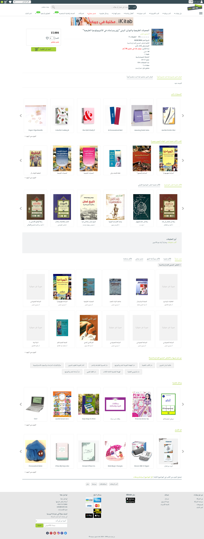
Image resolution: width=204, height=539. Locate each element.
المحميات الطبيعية (89, 173)
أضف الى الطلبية (45, 49)
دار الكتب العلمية (147, 365)
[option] (168, 115)
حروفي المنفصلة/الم (168, 419)
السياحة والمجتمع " (142, 173)
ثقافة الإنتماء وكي (115, 173)
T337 (35, 419)
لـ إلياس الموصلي (62, 225)
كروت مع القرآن (168, 466)
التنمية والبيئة (140, 57)
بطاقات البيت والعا (115, 419)
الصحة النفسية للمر (62, 342)
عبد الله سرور (88, 346)
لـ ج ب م (142, 225)
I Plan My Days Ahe (62, 466)
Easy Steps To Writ (88, 419)
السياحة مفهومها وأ (168, 173)
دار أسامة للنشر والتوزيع (72, 371)
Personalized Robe (35, 466)
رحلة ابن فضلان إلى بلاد (168, 222)
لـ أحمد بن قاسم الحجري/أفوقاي (35, 225)
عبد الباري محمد (141, 305)
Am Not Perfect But (168, 130)
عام (88, 484)
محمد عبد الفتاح (61, 346)
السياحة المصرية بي (35, 301)
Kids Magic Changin (115, 466)
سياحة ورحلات (138, 477)
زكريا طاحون (167, 305)
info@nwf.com (62, 507)
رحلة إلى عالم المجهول (142, 222)
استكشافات (103, 484)
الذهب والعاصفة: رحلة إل (62, 222)
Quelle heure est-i (62, 419)
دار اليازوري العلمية (133, 371)
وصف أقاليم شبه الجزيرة (115, 222)
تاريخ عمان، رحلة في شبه (89, 222)
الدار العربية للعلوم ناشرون (76, 365)
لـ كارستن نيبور (115, 225)
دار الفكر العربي (91, 371)
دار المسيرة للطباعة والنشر (99, 365)
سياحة (94, 484)
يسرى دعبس (156, 141)
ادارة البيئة (35, 342)
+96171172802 (62, 504)
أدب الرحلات (114, 484)
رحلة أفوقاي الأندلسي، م (35, 222)
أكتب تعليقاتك (171, 242)
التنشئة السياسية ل (142, 301)
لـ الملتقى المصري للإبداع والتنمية (170, 265)
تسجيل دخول (197, 2)
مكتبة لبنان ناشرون (165, 365)
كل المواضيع (149, 477)
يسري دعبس (144, 33)
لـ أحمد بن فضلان (168, 225)
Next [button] (21, 115)
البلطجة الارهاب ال (36, 173)
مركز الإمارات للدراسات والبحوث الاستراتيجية (47, 365)
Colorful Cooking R (62, 130)
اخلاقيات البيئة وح (168, 301)
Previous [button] (183, 115)
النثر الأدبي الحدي (89, 342)
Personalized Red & (115, 130)
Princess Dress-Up (142, 419)
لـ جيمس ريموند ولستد (89, 225)
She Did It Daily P (89, 130)
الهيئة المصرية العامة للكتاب (111, 371)
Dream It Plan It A (88, 466)
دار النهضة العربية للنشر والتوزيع (125, 365)
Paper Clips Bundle (36, 130)
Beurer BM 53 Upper (141, 466)
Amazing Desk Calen (141, 130)
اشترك (39, 525)
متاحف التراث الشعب (115, 301)
